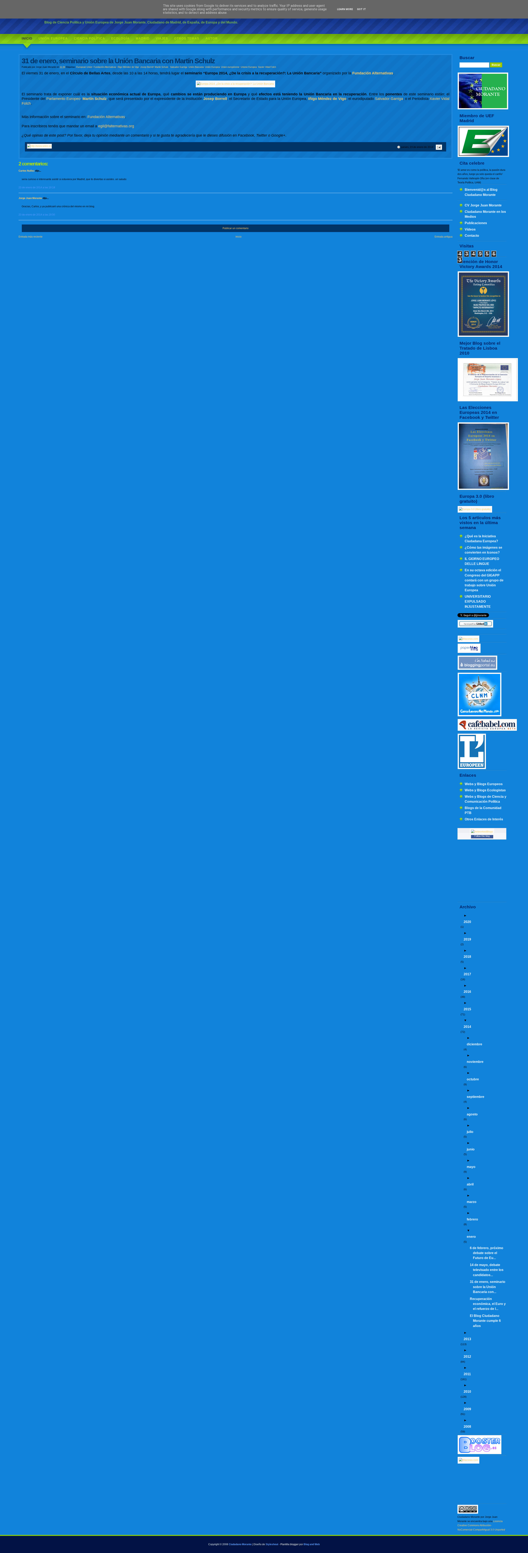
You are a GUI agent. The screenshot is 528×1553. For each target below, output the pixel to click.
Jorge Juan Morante (30, 198)
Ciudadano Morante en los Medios (485, 214)
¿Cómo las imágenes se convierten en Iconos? (483, 550)
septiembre (475, 1097)
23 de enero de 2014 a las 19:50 (37, 214)
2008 (467, 1426)
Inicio (27, 38)
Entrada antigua (444, 236)
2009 (467, 1409)
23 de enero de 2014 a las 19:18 (37, 187)
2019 (467, 939)
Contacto (472, 235)
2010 (467, 1391)
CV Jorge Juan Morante (483, 205)
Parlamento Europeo (63, 99)
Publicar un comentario (236, 228)
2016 (467, 991)
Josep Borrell (146, 67)
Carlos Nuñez (26, 170)
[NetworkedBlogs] (482, 831)
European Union (84, 67)
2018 (467, 956)
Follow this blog (482, 836)
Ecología (120, 38)
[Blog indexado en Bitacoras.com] (468, 638)
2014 (467, 1026)
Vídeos (470, 229)
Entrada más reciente (30, 236)
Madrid (143, 38)
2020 (467, 922)
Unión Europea (53, 38)
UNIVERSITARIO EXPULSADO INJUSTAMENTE (478, 601)
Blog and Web (312, 1544)
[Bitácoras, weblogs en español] (468, 1460)
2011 (467, 1374)
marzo (471, 1202)
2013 (467, 1339)
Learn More (345, 9)
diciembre (474, 1044)
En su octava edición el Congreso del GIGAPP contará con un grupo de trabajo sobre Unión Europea (484, 580)
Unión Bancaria (196, 67)
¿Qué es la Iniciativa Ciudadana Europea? (481, 538)
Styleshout (272, 1544)
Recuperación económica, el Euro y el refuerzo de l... (488, 1304)
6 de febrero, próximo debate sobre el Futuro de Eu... (486, 1253)
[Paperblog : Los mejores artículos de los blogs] (469, 652)
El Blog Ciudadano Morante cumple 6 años (485, 1321)
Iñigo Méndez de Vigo (128, 67)
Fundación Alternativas (105, 67)
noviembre (475, 1061)
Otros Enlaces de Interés (484, 819)
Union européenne (230, 67)
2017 (467, 974)
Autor (211, 38)
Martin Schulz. (162, 67)
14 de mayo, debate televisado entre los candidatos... (486, 1270)
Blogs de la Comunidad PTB (483, 810)
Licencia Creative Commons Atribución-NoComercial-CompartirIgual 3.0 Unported (481, 1525)
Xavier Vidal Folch (267, 67)
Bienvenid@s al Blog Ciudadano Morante (481, 192)
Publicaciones (476, 223)
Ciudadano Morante (240, 1544)
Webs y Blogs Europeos (484, 784)
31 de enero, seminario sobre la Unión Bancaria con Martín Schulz (118, 61)
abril (470, 1184)
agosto (472, 1114)
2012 (467, 1356)
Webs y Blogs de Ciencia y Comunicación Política (485, 799)
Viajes (162, 38)
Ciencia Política (89, 38)
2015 (467, 1009)
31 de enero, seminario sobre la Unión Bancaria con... (487, 1287)
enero (471, 1236)
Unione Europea (249, 67)
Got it (361, 9)
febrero (472, 1219)
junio (471, 1149)
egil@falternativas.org (116, 126)
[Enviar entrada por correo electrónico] (438, 147)
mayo (471, 1167)
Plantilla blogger (289, 1544)
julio (470, 1132)
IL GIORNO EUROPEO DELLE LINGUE (482, 561)
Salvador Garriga (178, 67)
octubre (473, 1079)
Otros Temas (186, 38)
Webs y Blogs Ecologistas (485, 790)
